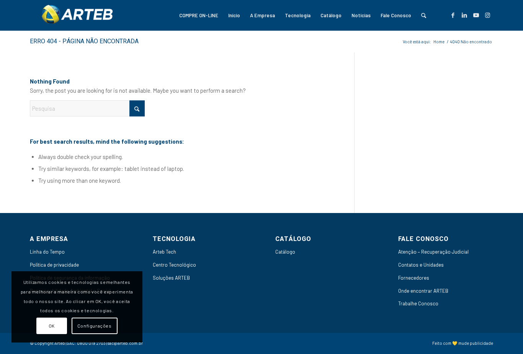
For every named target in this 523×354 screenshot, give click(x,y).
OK (52, 325)
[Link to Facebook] (453, 15)
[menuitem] (198, 15)
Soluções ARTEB (171, 278)
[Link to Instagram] (487, 15)
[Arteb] (76, 15)
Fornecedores (413, 278)
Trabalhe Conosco (418, 303)
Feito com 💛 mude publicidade (462, 343)
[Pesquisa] (423, 15)
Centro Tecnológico (174, 265)
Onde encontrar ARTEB (423, 291)
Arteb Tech (164, 252)
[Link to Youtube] (476, 15)
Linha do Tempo (47, 252)
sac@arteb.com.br (125, 343)
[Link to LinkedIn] (464, 15)
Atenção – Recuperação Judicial (433, 252)
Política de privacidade (54, 265)
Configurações (94, 325)
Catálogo (285, 252)
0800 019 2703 (91, 343)
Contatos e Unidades (421, 265)
